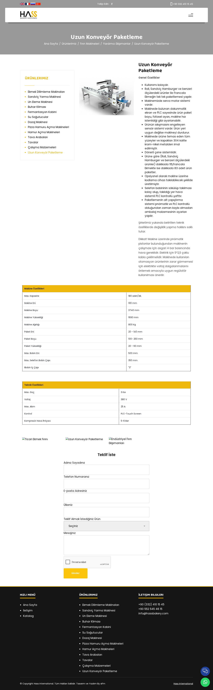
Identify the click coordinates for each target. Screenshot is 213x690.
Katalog (28, 616)
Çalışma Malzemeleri (42, 147)
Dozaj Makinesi (37, 122)
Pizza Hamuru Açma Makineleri (48, 127)
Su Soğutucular (38, 117)
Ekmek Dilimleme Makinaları (46, 92)
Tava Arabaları (38, 137)
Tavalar (33, 142)
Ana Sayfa (51, 44)
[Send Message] (205, 682)
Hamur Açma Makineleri (44, 132)
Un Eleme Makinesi (40, 102)
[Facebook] (111, 3)
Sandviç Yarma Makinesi (44, 97)
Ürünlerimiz (69, 44)
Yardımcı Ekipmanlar (117, 44)
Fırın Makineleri (89, 44)
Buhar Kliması (37, 107)
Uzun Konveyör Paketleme (151, 44)
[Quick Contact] (205, 671)
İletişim (28, 610)
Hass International (183, 683)
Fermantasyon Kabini (42, 112)
